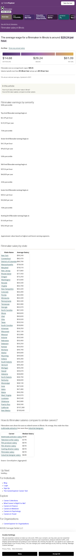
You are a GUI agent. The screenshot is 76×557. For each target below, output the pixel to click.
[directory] (38, 89)
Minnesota (5, 298)
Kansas (4, 347)
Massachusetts (7, 265)
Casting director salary (10, 449)
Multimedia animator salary (11, 437)
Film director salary (8, 446)
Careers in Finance (11, 506)
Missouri (4, 334)
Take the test (67, 3)
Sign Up (7, 488)
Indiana (4, 359)
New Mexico (5, 410)
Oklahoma (5, 401)
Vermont (4, 365)
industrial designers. (36, 428)
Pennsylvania (6, 301)
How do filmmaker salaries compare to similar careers (18, 92)
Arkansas (5, 328)
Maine (3, 392)
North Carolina (6, 310)
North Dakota (6, 377)
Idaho (3, 389)
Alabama (4, 374)
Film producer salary (9, 443)
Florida (3, 295)
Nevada (4, 283)
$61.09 (68, 59)
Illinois (3, 313)
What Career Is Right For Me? (15, 503)
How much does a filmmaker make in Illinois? (16, 90)
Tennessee (5, 304)
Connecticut (6, 259)
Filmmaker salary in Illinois (12, 28)
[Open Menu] (31, 3)
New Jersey (5, 271)
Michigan (4, 368)
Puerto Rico (5, 404)
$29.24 (38, 59)
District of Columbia (9, 261)
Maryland (4, 268)
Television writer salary (10, 440)
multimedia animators (9, 428)
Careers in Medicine (11, 509)
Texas (3, 322)
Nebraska (5, 341)
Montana (4, 350)
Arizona (4, 337)
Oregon (4, 277)
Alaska (3, 353)
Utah (3, 316)
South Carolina (7, 325)
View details (6, 12)
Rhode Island (6, 274)
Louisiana (5, 398)
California (5, 407)
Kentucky (4, 380)
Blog (5, 483)
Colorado (4, 292)
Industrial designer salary (11, 455)
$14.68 (7, 59)
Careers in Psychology (12, 511)
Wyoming (5, 356)
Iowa (3, 386)
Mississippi (5, 383)
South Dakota (6, 362)
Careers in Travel (10, 514)
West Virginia (6, 395)
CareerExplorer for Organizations (16, 524)
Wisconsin (5, 331)
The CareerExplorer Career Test (16, 491)
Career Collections (11, 501)
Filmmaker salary (7, 452)
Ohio (3, 319)
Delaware (4, 344)
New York (4, 255)
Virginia (4, 286)
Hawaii (3, 371)
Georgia (4, 307)
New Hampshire (7, 289)
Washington (5, 280)
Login (6, 486)
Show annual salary (17, 48)
